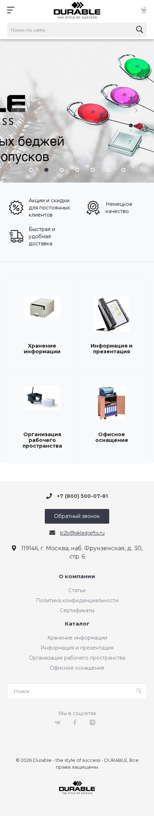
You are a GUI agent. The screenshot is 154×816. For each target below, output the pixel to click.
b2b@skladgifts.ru (82, 533)
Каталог (77, 624)
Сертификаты (77, 610)
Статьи (77, 590)
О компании (77, 577)
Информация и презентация (112, 348)
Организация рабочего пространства (42, 440)
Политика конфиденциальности (77, 600)
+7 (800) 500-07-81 (82, 496)
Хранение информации (42, 348)
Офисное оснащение (111, 437)
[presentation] (18, 111)
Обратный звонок (77, 516)
